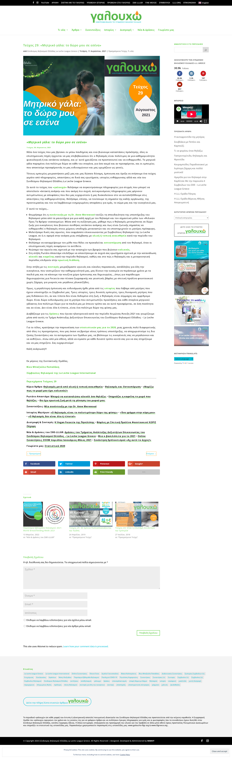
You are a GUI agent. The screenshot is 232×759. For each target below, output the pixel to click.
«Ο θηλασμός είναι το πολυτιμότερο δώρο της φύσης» (84, 412)
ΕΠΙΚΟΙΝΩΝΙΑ (189, 3)
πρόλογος (57, 685)
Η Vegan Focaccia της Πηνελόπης (75, 422)
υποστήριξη (121, 685)
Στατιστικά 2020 (55, 445)
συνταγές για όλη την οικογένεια (92, 685)
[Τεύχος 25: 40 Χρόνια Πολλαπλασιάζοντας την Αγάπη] (90, 514)
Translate (190, 363)
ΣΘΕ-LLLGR (138, 3)
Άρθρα (75, 30)
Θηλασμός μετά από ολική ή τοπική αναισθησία (73, 386)
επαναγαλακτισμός (119, 681)
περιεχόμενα (29, 685)
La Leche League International (57, 673)
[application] (191, 114)
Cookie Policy (125, 754)
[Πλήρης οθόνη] (205, 121)
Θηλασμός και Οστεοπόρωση (123, 386)
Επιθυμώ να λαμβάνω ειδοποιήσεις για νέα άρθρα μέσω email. (58, 626)
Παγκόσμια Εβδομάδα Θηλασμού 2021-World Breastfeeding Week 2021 (42, 529)
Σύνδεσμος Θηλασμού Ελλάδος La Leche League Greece (52, 51)
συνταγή (110, 685)
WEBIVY (150, 741)
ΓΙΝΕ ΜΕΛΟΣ (151, 3)
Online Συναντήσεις (79, 673)
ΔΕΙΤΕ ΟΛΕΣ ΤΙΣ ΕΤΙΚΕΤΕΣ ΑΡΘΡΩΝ (190, 230)
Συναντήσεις (145, 677)
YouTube (45, 3)
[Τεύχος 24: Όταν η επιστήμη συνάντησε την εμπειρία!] (136, 514)
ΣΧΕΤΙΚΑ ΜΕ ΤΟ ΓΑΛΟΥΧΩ (72, 3)
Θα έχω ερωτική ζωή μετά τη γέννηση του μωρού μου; (72, 400)
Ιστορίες (109, 30)
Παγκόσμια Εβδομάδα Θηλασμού (86, 677)
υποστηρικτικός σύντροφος (138, 685)
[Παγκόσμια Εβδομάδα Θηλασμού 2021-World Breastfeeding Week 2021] (44, 514)
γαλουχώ (97, 681)
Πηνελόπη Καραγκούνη (129, 677)
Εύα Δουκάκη (41, 677)
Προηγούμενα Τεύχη (117, 51)
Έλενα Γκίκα (94, 673)
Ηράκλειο (52, 677)
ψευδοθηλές (175, 685)
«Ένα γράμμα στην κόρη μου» (137, 412)
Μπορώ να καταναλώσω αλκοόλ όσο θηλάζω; (78, 396)
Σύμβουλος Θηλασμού (32, 681)
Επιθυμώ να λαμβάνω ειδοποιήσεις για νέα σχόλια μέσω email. (59, 620)
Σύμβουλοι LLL (183, 677)
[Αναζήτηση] (206, 49)
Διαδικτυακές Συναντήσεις (172, 673)
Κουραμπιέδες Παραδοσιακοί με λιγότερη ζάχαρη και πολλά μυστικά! (191, 168)
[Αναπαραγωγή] (177, 121)
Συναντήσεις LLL (159, 677)
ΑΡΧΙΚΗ (55, 3)
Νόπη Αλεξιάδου (65, 677)
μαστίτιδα (182, 681)
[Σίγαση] (201, 121)
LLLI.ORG (177, 3)
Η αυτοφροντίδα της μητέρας (189, 136)
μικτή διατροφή (195, 681)
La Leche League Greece (33, 673)
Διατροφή (125, 30)
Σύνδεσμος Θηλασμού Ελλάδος (56, 681)
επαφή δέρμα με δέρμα (138, 681)
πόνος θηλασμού (70, 685)
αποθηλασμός (86, 681)
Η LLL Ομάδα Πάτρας (185, 193)
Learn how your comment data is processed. (85, 646)
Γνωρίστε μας (166, 30)
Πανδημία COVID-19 (109, 677)
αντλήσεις (74, 681)
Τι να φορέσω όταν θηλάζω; (188, 150)
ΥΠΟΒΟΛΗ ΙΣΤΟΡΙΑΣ (96, 3)
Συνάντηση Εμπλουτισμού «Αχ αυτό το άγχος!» (122, 440)
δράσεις (107, 681)
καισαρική (172, 681)
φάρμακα (155, 685)
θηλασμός (153, 681)
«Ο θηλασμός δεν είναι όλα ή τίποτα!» (52, 416)
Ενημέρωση (28, 677)
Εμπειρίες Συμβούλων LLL (195, 673)
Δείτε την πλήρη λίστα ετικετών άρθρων (47, 702)
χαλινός (165, 685)
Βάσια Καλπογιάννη (128, 673)
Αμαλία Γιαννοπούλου (110, 673)
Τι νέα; (62, 30)
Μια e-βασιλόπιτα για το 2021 (116, 436)
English (205, 2)
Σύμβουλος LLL (197, 677)
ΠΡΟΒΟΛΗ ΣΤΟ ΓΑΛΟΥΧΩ (118, 3)
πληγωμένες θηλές (44, 685)
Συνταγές (171, 677)
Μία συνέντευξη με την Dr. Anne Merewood (70, 406)
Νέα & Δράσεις (146, 30)
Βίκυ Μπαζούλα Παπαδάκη (149, 673)
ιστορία (163, 681)
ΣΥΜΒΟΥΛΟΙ (164, 3)
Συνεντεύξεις (93, 30)
